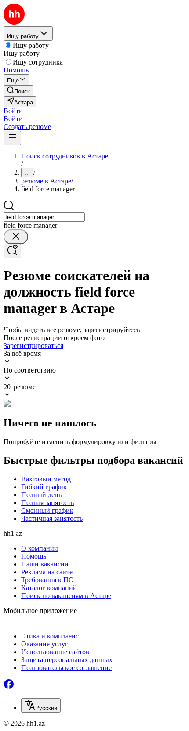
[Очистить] (16, 236)
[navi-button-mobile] (12, 138)
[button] (13, 111)
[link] (18, 90)
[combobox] (44, 217)
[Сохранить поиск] (12, 251)
